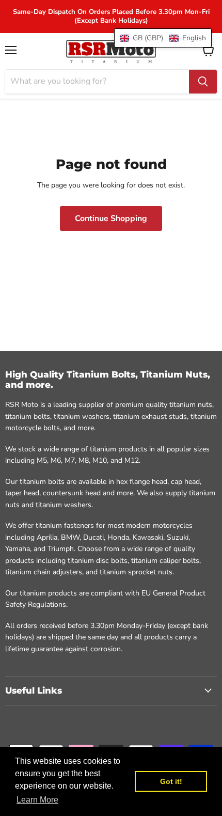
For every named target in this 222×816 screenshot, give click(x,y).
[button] (163, 38)
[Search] (203, 81)
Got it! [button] (171, 781)
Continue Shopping (111, 218)
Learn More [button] (37, 799)
